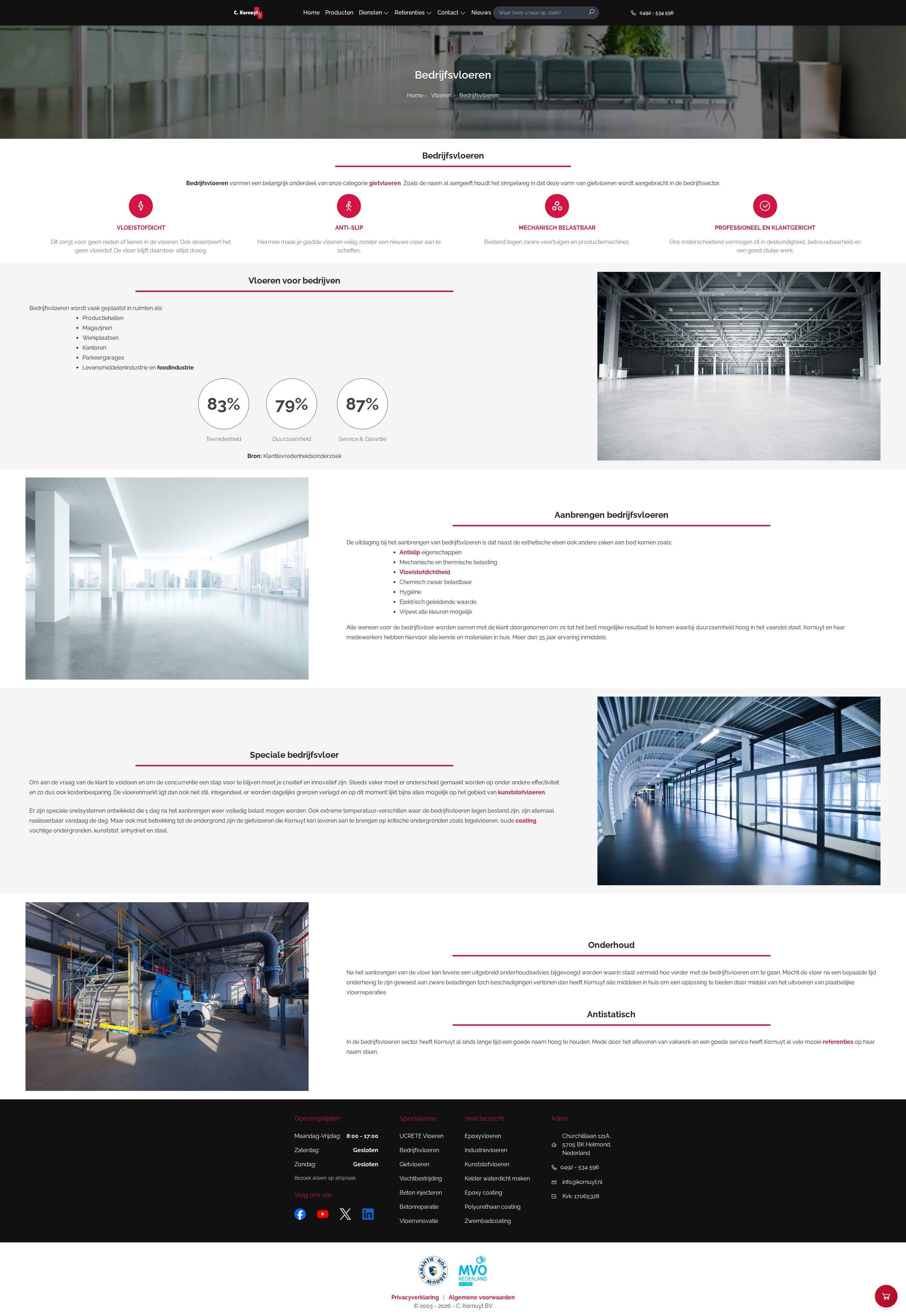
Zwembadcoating (488, 1221)
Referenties (410, 12)
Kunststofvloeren (487, 1164)
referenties (838, 1042)
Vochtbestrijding (421, 1178)
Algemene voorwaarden (482, 1297)
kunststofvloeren (521, 792)
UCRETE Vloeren (421, 1136)
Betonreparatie (419, 1206)
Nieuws (481, 12)
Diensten (370, 12)
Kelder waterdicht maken (497, 1178)
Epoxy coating (483, 1192)
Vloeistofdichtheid (425, 572)
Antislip (410, 552)
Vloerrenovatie (419, 1221)
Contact (448, 12)
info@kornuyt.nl (582, 1182)
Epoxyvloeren (483, 1136)
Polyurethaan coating (493, 1206)
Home (311, 12)
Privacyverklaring (415, 1297)
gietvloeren (385, 183)
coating (526, 820)
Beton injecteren (421, 1192)
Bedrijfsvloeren (419, 1150)
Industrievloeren (486, 1150)
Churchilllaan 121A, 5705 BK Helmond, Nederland (587, 1144)
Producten (339, 12)
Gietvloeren (414, 1164)
